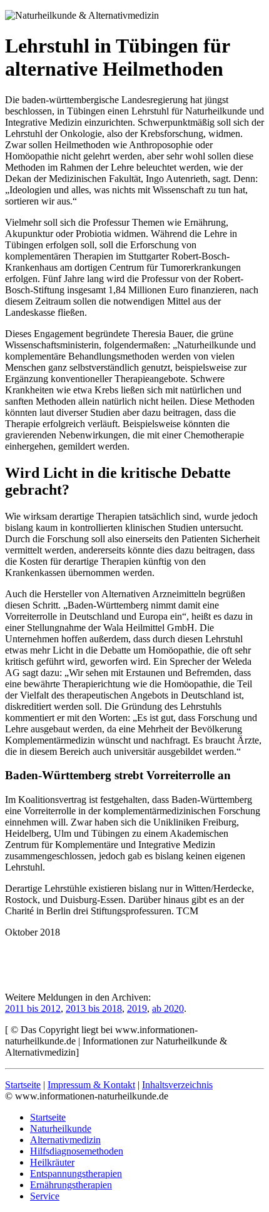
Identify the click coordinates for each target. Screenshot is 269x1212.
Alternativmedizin (65, 1139)
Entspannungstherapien (76, 1173)
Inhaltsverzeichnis (177, 1084)
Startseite (23, 1084)
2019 (137, 1008)
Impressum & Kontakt (91, 1084)
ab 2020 (168, 1008)
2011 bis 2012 (33, 1008)
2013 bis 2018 (94, 1008)
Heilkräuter (52, 1162)
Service (44, 1196)
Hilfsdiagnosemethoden (76, 1151)
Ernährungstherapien (71, 1184)
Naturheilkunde (60, 1128)
